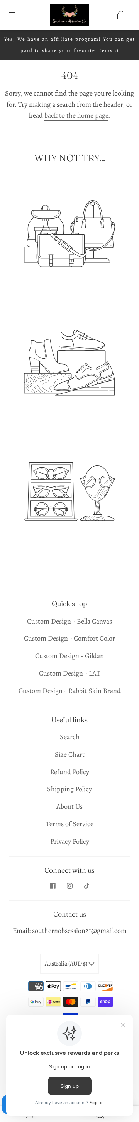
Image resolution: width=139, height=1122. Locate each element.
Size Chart (70, 754)
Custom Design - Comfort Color (69, 638)
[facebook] (52, 885)
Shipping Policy (69, 789)
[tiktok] (86, 885)
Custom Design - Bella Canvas (69, 621)
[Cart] (121, 15)
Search (70, 737)
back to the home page (76, 115)
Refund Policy (69, 771)
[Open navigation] (17, 15)
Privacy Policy (69, 841)
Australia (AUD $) (66, 963)
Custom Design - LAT (69, 673)
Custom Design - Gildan (69, 655)
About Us (69, 806)
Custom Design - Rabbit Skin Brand (70, 690)
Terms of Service (69, 823)
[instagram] (69, 885)
